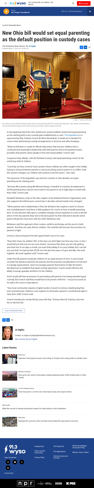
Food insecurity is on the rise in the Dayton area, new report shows (45, 392)
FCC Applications (60, 451)
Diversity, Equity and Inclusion (61, 457)
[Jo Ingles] (7, 333)
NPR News (21, 355)
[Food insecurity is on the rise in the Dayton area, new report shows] (9, 392)
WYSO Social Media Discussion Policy (80, 447)
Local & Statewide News (11, 25)
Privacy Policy (39, 457)
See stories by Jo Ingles (26, 339)
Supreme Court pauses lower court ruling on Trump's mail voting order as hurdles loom (52, 358)
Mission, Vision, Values (81, 452)
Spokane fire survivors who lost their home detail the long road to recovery (48, 421)
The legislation (71, 135)
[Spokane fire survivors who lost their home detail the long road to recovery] (9, 422)
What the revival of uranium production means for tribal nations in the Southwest (34, 408)
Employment (39, 446)
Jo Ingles (32, 46)
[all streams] (90, 11)
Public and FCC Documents (40, 452)
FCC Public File (59, 446)
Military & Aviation (24, 372)
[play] (6, 11)
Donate (84, 3)
